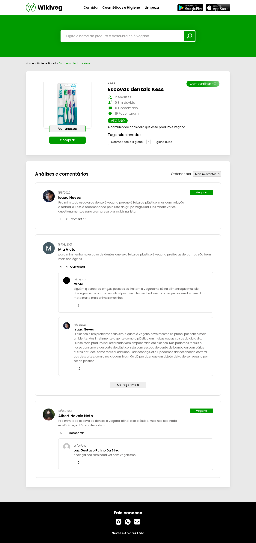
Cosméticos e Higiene (121, 7)
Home (30, 63)
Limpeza (152, 7)
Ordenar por (181, 173)
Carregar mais (128, 385)
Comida (90, 7)
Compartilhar (200, 83)
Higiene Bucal (46, 63)
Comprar (67, 140)
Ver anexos (67, 128)
